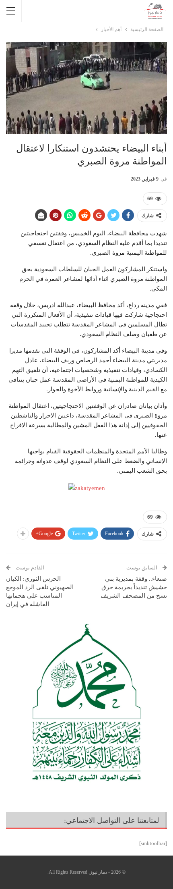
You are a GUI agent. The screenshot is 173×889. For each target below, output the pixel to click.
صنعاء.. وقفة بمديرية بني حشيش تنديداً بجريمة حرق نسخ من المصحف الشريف (134, 587)
